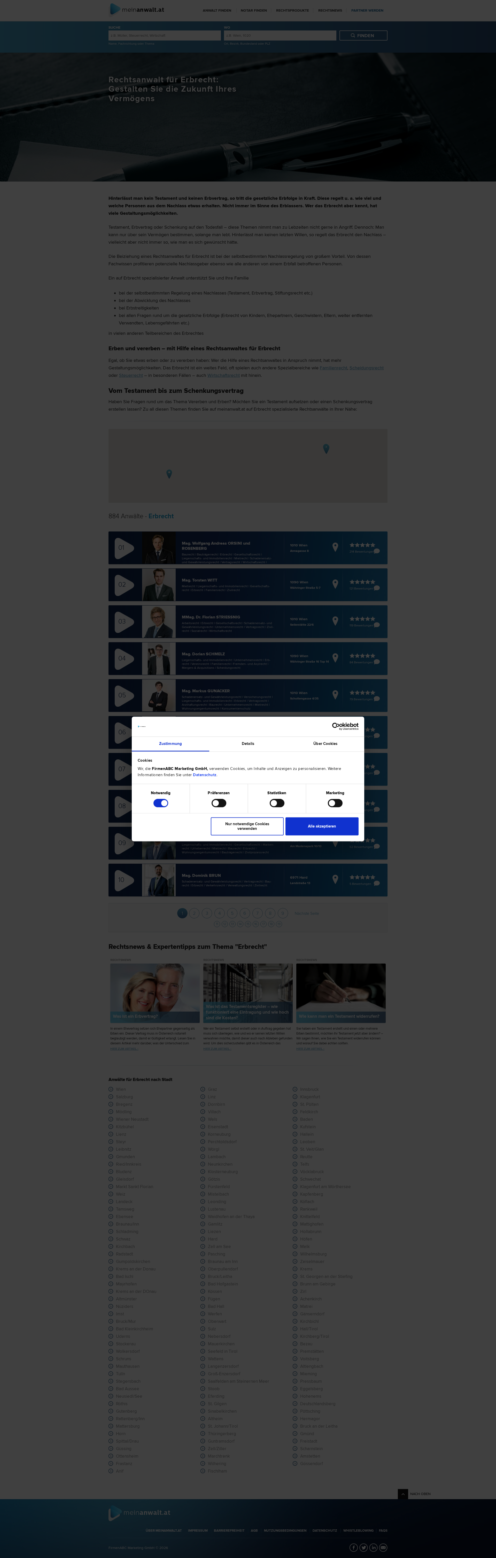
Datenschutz (204, 775)
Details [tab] (248, 743)
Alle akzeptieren (322, 826)
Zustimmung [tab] (170, 743)
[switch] (219, 803)
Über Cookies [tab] (325, 743)
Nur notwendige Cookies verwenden (247, 826)
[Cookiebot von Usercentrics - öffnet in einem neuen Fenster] (336, 726)
